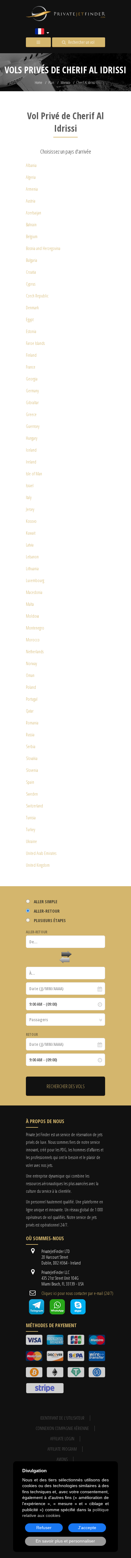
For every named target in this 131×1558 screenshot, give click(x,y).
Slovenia (32, 770)
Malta (30, 604)
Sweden (32, 794)
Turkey (30, 829)
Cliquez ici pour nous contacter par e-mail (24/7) (77, 1293)
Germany (32, 391)
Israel (30, 485)
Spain (30, 782)
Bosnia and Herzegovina (43, 248)
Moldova (32, 616)
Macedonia (34, 592)
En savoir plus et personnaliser (65, 1541)
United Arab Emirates (41, 853)
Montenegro (35, 628)
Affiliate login (62, 1439)
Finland (31, 355)
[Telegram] (36, 1313)
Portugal (31, 699)
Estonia (31, 331)
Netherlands (35, 651)
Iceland (31, 450)
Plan (51, 82)
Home (38, 82)
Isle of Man (34, 474)
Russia (30, 734)
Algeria (31, 177)
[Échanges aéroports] (65, 957)
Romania (32, 723)
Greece (31, 414)
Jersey (30, 509)
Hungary (31, 438)
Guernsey (32, 426)
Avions (62, 1459)
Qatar (30, 711)
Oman (30, 675)
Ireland (31, 462)
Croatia (31, 272)
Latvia (30, 545)
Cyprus (30, 284)
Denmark (32, 308)
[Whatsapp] (57, 1313)
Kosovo (31, 521)
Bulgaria (31, 260)
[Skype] (78, 1313)
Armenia (32, 189)
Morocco (65, 82)
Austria (30, 201)
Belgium (31, 236)
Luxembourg (35, 580)
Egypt (30, 319)
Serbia (30, 746)
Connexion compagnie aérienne (62, 1428)
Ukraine (31, 841)
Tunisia (31, 818)
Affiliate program (62, 1449)
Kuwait (30, 533)
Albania (31, 165)
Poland (31, 687)
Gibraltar (32, 402)
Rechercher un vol (81, 42)
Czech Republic (37, 296)
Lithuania (32, 568)
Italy (28, 497)
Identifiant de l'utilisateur (62, 1418)
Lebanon (32, 557)
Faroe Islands (35, 343)
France (30, 367)
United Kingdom (38, 865)
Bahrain (31, 224)
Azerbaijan (33, 213)
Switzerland (34, 806)
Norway (31, 663)
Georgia (31, 379)
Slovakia (31, 758)
